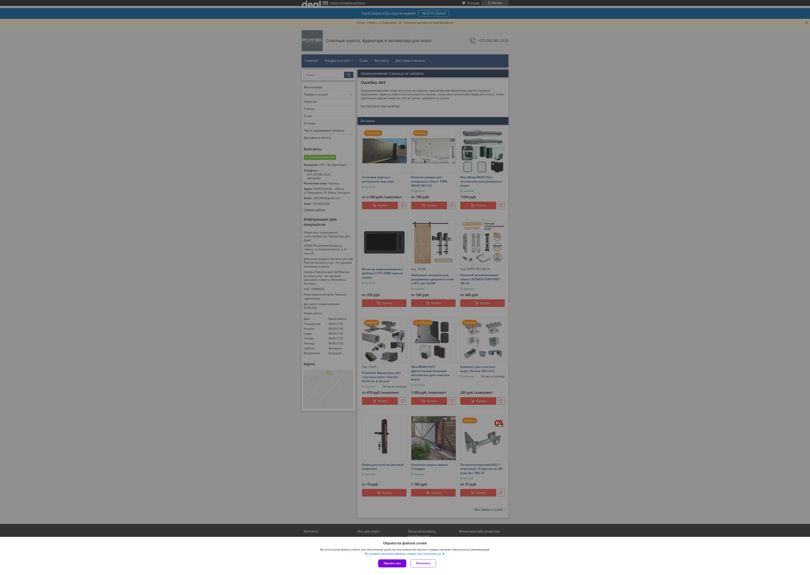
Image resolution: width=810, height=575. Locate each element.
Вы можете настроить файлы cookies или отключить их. (403, 553)
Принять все (392, 563)
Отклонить (423, 563)
